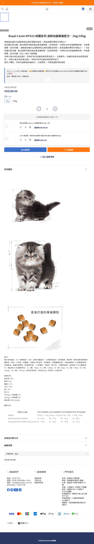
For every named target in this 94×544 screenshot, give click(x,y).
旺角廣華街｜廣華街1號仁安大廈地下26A (74, 494)
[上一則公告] (3, 3)
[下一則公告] (91, 3)
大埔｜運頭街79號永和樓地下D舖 (74, 483)
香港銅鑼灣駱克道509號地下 (74, 503)
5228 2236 (21, 485)
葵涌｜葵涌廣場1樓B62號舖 (72, 480)
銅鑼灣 (64, 502)
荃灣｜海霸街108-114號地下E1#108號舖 (73, 490)
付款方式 (38, 480)
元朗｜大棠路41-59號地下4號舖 (74, 487)
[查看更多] (47, 80)
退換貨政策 (39, 482)
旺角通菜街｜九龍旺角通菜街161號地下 (73, 499)
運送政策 (38, 478)
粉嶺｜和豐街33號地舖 (70, 478)
